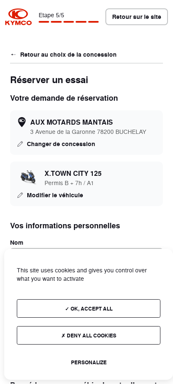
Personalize (89, 362)
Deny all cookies (91, 335)
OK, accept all (91, 308)
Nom (16, 242)
